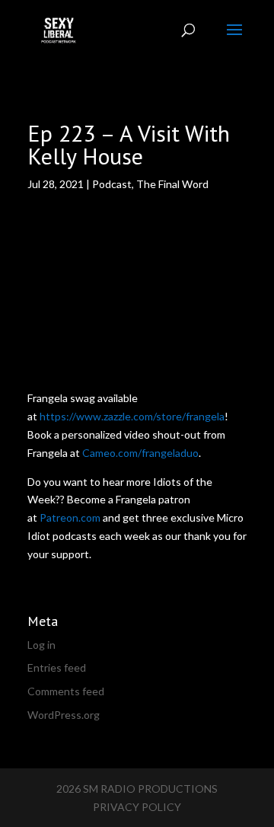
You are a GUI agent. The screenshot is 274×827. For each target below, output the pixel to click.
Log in (41, 644)
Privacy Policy (137, 806)
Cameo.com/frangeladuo (140, 452)
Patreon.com (70, 517)
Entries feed (56, 667)
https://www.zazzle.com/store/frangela (132, 416)
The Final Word (172, 183)
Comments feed (65, 691)
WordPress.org (63, 714)
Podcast (112, 183)
